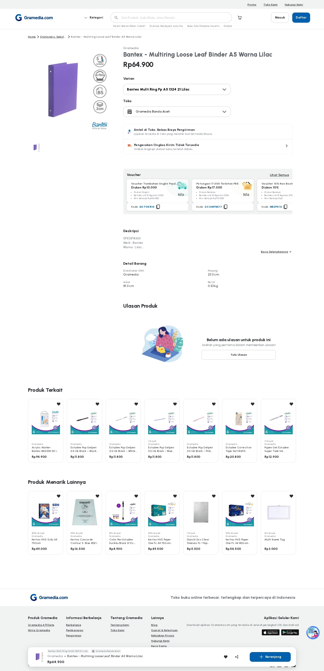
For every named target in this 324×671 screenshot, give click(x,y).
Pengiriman (73, 635)
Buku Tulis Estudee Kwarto (203, 26)
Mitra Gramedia (39, 630)
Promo (252, 4)
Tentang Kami (119, 625)
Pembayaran (74, 630)
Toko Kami (270, 4)
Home (32, 36)
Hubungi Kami (294, 4)
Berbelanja (73, 625)
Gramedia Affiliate (41, 625)
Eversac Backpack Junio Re (166, 26)
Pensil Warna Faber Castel (129, 26)
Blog (154, 625)
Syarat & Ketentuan (164, 630)
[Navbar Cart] (239, 17)
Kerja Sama (159, 646)
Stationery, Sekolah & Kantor (53, 36)
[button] (207, 146)
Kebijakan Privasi (162, 635)
